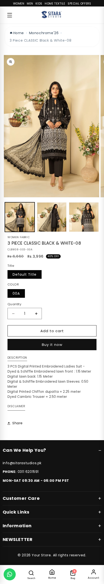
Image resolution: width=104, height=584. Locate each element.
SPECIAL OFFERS (79, 4)
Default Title (25, 274)
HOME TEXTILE (55, 4)
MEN (30, 4)
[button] (9, 15)
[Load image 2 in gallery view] (52, 217)
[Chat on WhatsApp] (10, 574)
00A (16, 293)
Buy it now (52, 344)
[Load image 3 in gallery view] (84, 217)
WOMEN (18, 4)
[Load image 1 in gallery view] (20, 217)
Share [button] (17, 423)
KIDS (39, 4)
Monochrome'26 (44, 33)
